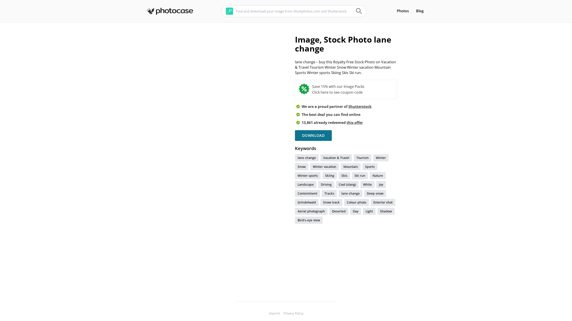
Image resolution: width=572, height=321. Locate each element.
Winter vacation (324, 167)
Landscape (306, 184)
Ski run (360, 175)
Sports (370, 167)
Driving (326, 184)
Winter (381, 158)
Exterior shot (383, 202)
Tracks (329, 193)
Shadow (386, 211)
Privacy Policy (293, 313)
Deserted (339, 211)
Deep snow (375, 193)
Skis (344, 175)
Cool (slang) (347, 184)
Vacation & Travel (336, 158)
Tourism (362, 158)
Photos (403, 10)
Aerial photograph (311, 211)
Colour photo (356, 202)
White (367, 184)
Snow (302, 167)
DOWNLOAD (313, 135)
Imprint (274, 313)
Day (355, 211)
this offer (355, 122)
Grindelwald (307, 202)
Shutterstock (360, 106)
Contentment (307, 193)
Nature (377, 175)
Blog (420, 10)
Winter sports (308, 175)
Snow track (331, 202)
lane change (307, 158)
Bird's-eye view (309, 220)
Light (369, 211)
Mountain (350, 167)
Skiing (329, 175)
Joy (381, 184)
